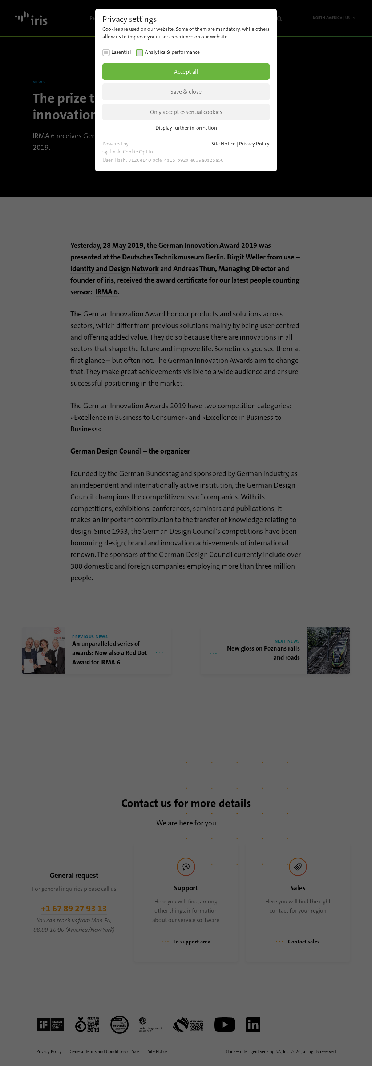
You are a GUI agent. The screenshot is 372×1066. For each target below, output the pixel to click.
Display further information (186, 127)
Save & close (186, 91)
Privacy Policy (254, 143)
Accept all (186, 71)
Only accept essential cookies (186, 112)
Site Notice (223, 143)
